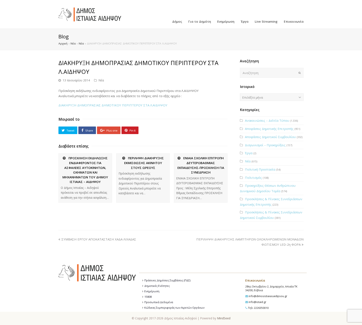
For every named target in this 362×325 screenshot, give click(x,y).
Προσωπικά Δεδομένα (158, 302)
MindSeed (223, 318)
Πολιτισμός (253, 177)
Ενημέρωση (151, 291)
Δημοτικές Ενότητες (157, 286)
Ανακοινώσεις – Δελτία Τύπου (267, 120)
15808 (148, 297)
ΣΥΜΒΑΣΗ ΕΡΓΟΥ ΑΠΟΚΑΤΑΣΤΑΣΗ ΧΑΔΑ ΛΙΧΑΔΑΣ (98, 239)
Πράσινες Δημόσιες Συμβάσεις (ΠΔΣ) (167, 280)
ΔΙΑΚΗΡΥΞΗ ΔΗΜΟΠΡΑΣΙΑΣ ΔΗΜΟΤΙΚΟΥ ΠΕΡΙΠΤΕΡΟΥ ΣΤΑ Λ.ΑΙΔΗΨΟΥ (112, 105)
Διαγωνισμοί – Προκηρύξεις (265, 145)
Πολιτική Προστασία (260, 169)
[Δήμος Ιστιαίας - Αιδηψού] (89, 14)
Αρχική (62, 43)
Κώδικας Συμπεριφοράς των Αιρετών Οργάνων (174, 307)
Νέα (73, 43)
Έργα (248, 153)
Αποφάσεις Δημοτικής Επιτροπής (269, 129)
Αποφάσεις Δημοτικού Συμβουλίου (270, 137)
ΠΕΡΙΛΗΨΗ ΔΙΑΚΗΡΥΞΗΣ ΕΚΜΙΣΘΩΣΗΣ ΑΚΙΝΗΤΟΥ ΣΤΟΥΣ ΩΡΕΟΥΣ (144, 163)
